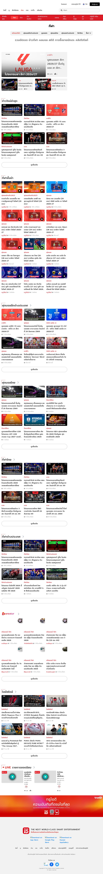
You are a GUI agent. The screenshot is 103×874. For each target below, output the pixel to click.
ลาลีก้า (48, 118)
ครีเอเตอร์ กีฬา (6, 632)
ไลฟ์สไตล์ (7, 692)
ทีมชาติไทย (50, 400)
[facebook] (51, 864)
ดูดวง (83, 17)
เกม (27, 10)
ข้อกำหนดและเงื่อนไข (41, 854)
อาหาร (57, 17)
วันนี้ (4, 10)
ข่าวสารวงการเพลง (42, 17)
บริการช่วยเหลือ (65, 854)
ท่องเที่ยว (64, 17)
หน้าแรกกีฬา (16, 33)
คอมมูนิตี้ (71, 848)
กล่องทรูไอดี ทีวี (75, 4)
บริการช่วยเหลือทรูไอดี (82, 848)
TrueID (9, 4)
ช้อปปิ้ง (47, 848)
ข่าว (21, 17)
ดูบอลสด (44, 33)
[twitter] (57, 864)
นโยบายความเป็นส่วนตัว (54, 854)
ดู (9, 10)
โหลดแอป (64, 4)
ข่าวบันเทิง (29, 17)
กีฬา (14, 17)
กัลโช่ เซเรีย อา (51, 323)
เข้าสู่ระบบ (95, 4)
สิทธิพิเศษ (15, 10)
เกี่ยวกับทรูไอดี (31, 854)
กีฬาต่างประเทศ (7, 146)
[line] (46, 864)
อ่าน (22, 10)
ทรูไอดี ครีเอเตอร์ (94, 17)
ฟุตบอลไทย (54, 33)
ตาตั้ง (33, 10)
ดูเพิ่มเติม (34, 164)
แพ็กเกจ (54, 848)
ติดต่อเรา (73, 854)
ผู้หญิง (75, 17)
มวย (25, 146)
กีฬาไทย (80, 33)
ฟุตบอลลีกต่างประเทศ (30, 33)
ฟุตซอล (26, 323)
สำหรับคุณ (4, 17)
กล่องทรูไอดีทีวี (62, 848)
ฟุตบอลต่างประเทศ (67, 33)
